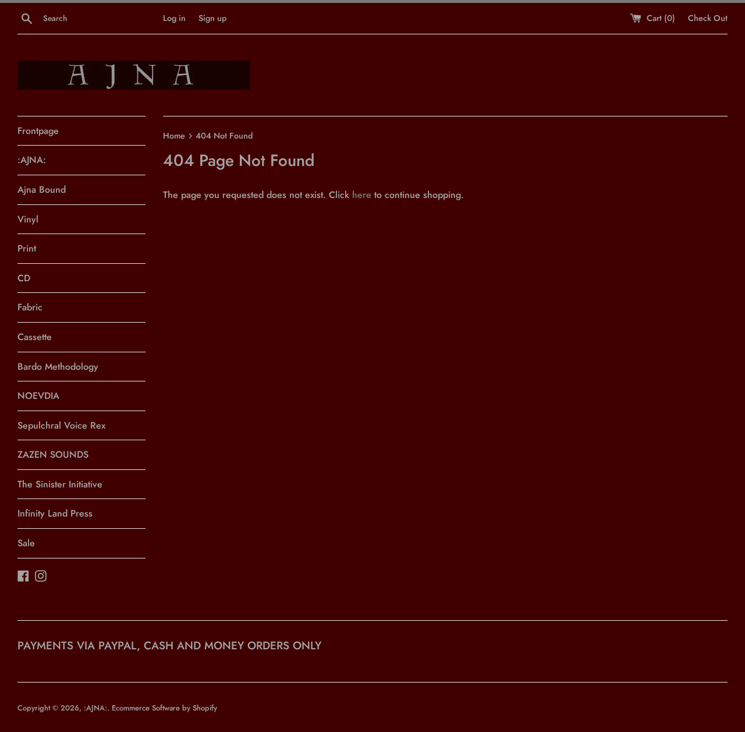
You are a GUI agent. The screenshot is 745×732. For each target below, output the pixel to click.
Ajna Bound (41, 189)
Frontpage (38, 130)
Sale (26, 543)
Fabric (29, 307)
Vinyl (27, 219)
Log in (174, 18)
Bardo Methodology (57, 366)
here (361, 194)
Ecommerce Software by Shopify (164, 707)
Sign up (212, 18)
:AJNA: (31, 160)
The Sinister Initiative (59, 484)
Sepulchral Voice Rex (61, 425)
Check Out (708, 18)
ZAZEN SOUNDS (52, 454)
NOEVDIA (38, 395)
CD (23, 278)
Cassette (34, 337)
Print (26, 248)
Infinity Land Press (55, 513)
